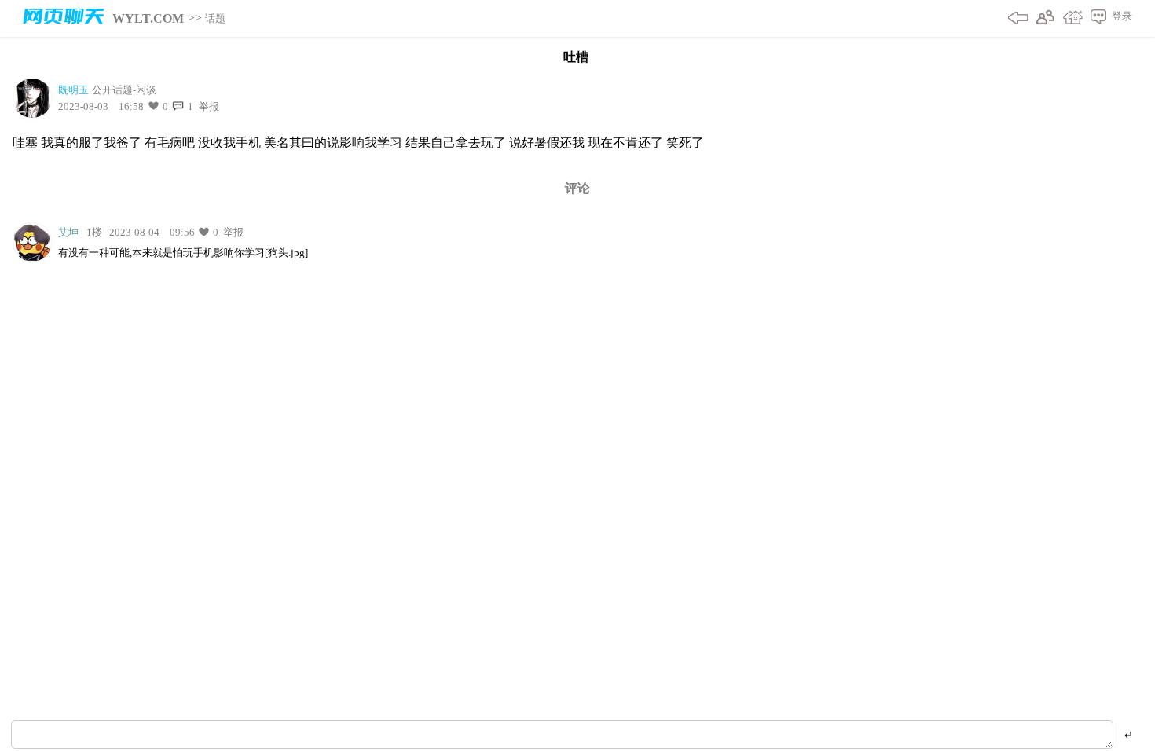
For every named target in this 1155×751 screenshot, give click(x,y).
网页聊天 (63, 18)
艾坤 (68, 232)
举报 (207, 106)
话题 (215, 18)
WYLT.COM (148, 18)
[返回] (1014, 18)
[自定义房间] (1069, 18)
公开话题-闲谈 (124, 90)
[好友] (1041, 18)
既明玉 (73, 90)
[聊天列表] (1094, 18)
